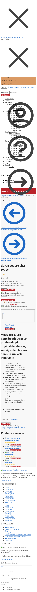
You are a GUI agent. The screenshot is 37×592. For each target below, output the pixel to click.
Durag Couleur (10, 428)
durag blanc (9, 454)
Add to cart (10, 329)
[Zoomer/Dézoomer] (8, 582)
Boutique (15, 195)
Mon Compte (9, 180)
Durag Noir (8, 495)
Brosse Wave (9, 497)
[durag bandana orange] (13, 446)
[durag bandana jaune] (12, 438)
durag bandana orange (12, 448)
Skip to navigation (7, 37)
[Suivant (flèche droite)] (4, 584)
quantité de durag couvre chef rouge (12, 285)
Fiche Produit (9, 325)
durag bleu (8, 462)
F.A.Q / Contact (10, 182)
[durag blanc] (9, 452)
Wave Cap (8, 502)
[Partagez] (4, 582)
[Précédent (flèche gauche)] (1, 584)
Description (8, 327)
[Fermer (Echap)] (1, 582)
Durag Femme (9, 498)
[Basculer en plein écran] (6, 582)
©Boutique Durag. (7, 559)
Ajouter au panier (8, 290)
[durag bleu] (9, 460)
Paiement (8, 165)
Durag (22, 195)
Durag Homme (10, 500)
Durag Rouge (20, 428)
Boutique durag (6, 195)
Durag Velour (9, 493)
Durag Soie (8, 491)
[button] (10, 442)
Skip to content (18, 37)
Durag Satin (9, 489)
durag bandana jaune (12, 440)
